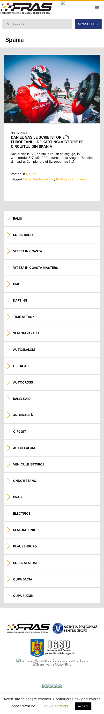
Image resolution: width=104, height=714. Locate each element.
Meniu (97, 7)
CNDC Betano (24, 481)
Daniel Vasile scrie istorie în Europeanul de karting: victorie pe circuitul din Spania (47, 142)
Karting (20, 300)
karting (49, 179)
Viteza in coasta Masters (35, 267)
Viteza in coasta (27, 251)
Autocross (23, 382)
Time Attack (24, 317)
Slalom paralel (26, 333)
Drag (17, 497)
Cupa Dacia (22, 579)
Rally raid (21, 399)
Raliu (17, 218)
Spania (80, 179)
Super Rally (23, 235)
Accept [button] (83, 706)
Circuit (19, 431)
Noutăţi (31, 174)
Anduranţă (23, 415)
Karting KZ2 (65, 179)
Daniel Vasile (32, 179)
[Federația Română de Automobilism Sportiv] (26, 9)
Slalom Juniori (26, 530)
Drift (17, 284)
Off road (21, 366)
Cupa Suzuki (23, 596)
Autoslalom (24, 349)
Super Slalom (25, 563)
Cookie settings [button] (55, 706)
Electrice (21, 513)
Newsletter (88, 24)
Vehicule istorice (29, 464)
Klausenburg (25, 546)
